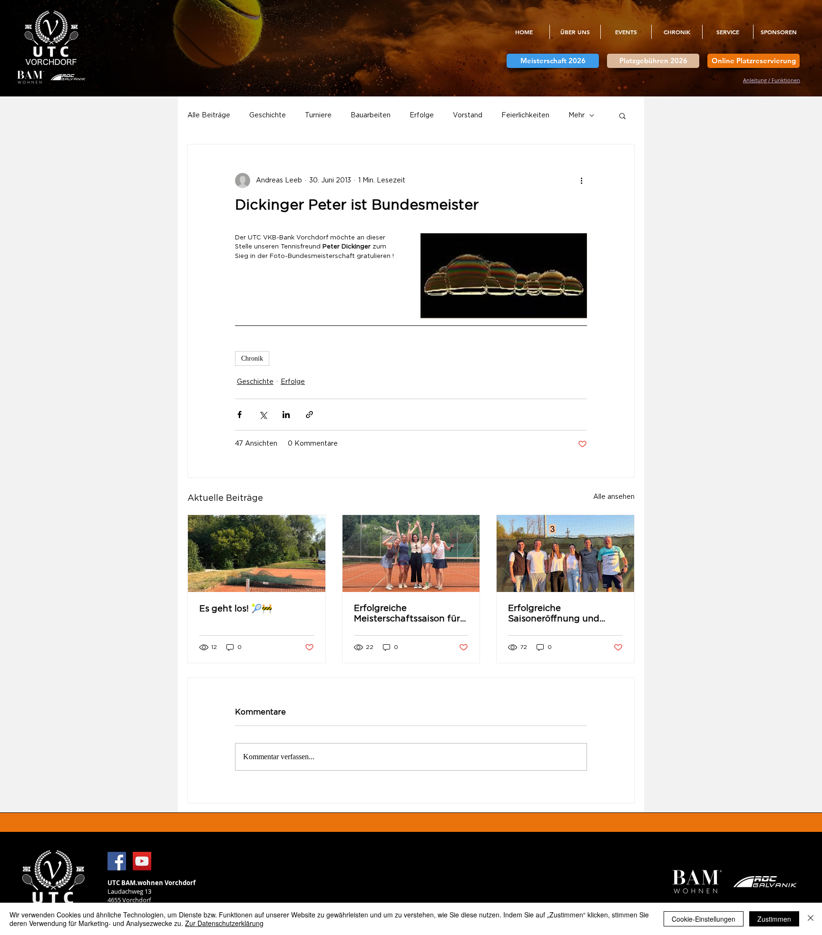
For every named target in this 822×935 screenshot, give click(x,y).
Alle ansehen (614, 497)
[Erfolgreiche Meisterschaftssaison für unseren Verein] (411, 553)
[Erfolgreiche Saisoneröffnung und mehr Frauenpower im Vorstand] (565, 553)
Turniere (318, 115)
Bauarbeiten (371, 115)
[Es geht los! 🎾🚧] (256, 553)
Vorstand (467, 115)
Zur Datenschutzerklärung (224, 923)
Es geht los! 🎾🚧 (235, 609)
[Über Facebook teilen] (239, 414)
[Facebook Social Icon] (117, 861)
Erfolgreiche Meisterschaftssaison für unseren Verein (407, 614)
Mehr (576, 115)
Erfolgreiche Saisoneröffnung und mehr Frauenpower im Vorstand (556, 614)
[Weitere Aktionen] (581, 180)
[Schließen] (810, 918)
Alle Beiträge (208, 115)
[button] (575, 32)
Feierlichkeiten (525, 115)
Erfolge (422, 115)
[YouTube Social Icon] (142, 861)
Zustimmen (774, 919)
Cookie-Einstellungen (703, 919)
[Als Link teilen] (309, 414)
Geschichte (267, 115)
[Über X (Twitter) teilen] (262, 414)
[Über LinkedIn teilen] (286, 414)
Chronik (252, 358)
